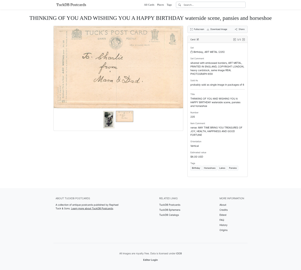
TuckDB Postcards (169, 204)
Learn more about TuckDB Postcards (92, 208)
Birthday (196, 168)
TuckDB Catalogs (169, 214)
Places (160, 4)
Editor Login (150, 259)
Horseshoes (209, 168)
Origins (223, 230)
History (223, 224)
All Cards (149, 4)
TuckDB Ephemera (169, 209)
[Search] (179, 5)
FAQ (221, 219)
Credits (223, 209)
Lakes (222, 168)
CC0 (179, 253)
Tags (169, 4)
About (222, 204)
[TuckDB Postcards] (71, 4)
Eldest (222, 214)
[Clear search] (243, 5)
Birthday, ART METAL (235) (209, 51)
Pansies (233, 168)
